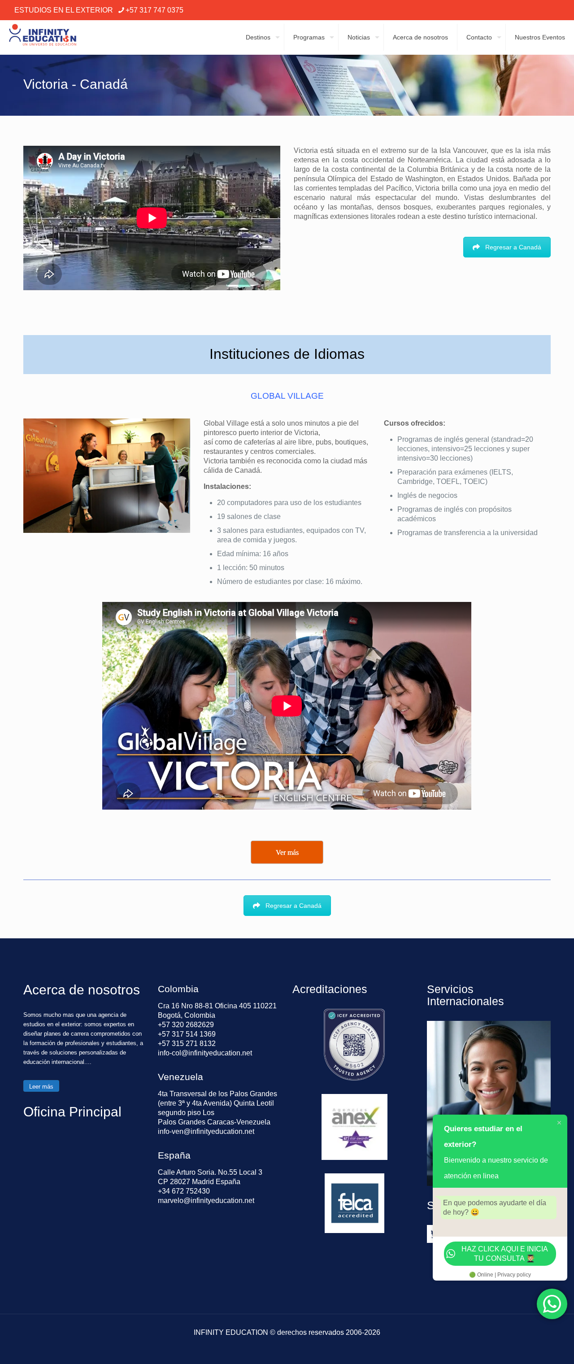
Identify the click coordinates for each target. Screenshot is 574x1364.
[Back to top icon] (531, 1345)
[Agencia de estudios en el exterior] (42, 37)
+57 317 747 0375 (154, 10)
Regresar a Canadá (513, 247)
